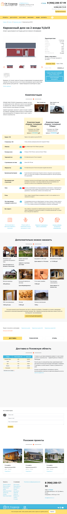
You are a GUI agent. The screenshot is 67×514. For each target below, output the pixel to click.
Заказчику (30, 17)
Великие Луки (8, 359)
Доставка (12, 338)
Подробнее (7, 471)
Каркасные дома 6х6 (50, 328)
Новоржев (7, 368)
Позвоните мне (25, 509)
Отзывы (16, 499)
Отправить (10, 426)
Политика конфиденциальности (32, 482)
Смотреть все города (9, 370)
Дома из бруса (7, 484)
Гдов (8, 361)
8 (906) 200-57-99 (56, 3)
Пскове (44, 3)
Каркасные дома (25, 328)
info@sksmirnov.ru (24, 3)
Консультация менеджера (54, 78)
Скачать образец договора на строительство (57, 226)
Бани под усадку (7, 495)
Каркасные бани (7, 491)
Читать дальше (7, 86)
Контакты (44, 17)
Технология (33, 338)
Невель (7, 365)
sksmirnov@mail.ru (39, 372)
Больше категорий (7, 330)
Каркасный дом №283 (10, 467)
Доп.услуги (13, 17)
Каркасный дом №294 (52, 467)
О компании (17, 482)
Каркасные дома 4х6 (37, 328)
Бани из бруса (6, 486)
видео (26, 204)
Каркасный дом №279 (31, 467)
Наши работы (17, 486)
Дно (8, 363)
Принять (52, 511)
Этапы (54, 338)
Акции (38, 17)
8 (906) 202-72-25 (60, 7)
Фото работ (22, 17)
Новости (16, 494)
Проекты (5, 17)
